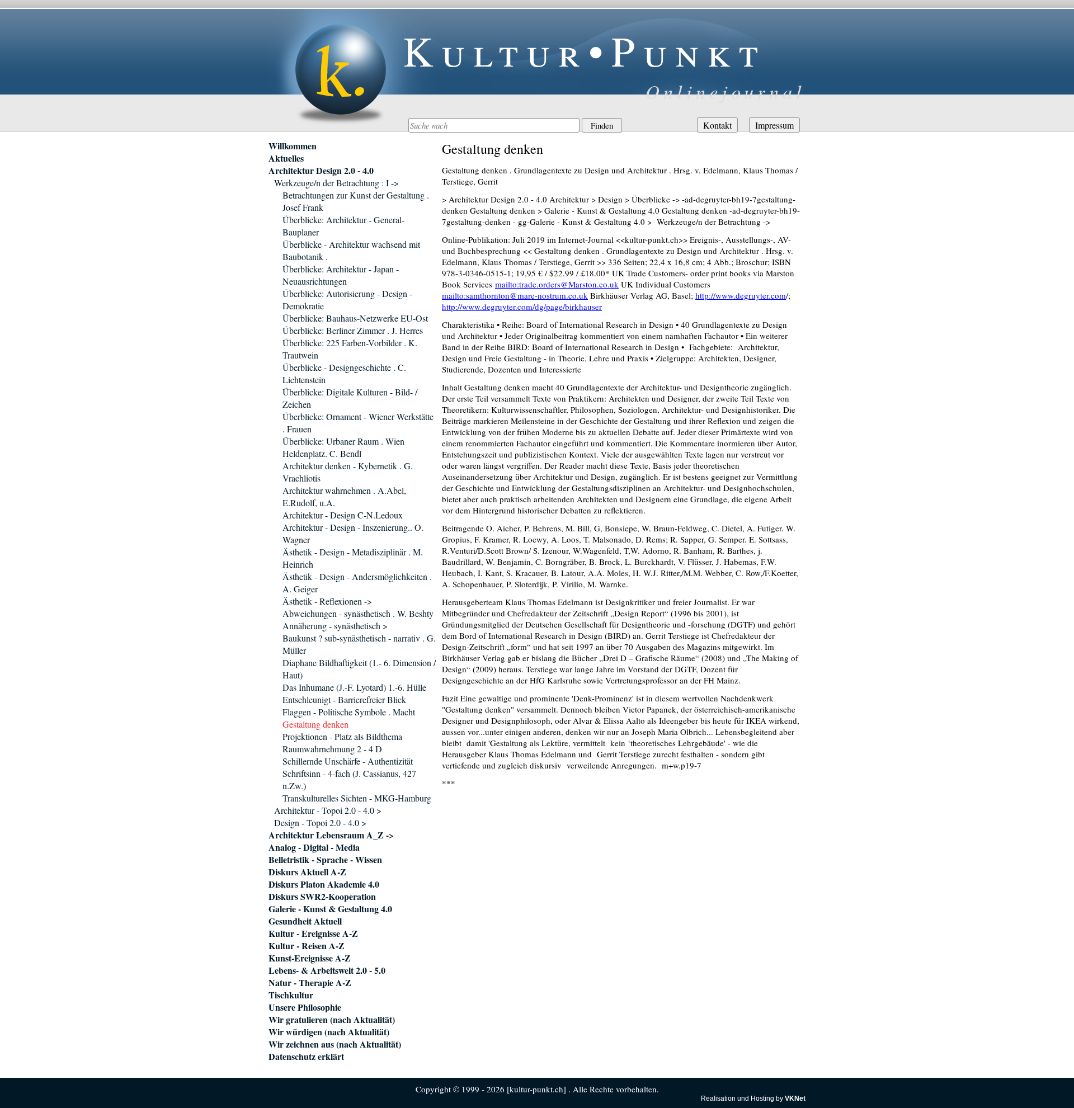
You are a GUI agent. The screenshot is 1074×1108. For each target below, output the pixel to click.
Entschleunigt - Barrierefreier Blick (344, 699)
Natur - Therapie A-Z (309, 983)
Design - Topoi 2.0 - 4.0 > (320, 822)
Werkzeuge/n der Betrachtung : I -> (336, 182)
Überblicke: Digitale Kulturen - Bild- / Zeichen (349, 398)
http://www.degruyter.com (740, 295)
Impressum (774, 125)
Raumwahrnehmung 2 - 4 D (332, 749)
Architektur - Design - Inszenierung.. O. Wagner (352, 533)
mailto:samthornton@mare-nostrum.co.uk (515, 295)
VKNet (795, 1098)
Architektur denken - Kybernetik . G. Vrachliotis (347, 472)
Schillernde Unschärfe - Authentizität (347, 761)
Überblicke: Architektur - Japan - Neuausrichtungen (340, 275)
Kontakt (717, 125)
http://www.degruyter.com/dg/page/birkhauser (522, 306)
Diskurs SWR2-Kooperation (322, 896)
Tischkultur (290, 995)
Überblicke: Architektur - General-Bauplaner (343, 226)
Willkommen (292, 146)
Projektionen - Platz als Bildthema (342, 736)
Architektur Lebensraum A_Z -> (331, 835)
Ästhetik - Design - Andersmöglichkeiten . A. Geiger (357, 582)
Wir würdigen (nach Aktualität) (328, 1032)
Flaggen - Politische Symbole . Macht (348, 712)
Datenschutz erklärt (306, 1056)
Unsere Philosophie (304, 1007)
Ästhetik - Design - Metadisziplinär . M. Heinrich (352, 558)
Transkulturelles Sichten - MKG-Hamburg (356, 798)
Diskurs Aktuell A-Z (307, 872)
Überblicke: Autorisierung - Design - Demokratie (347, 299)
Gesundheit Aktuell (305, 921)
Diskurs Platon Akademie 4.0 (323, 884)
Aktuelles (286, 158)
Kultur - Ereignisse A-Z (313, 933)
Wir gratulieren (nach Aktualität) (331, 1019)
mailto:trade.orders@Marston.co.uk (557, 284)
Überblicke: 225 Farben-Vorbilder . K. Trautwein (349, 349)
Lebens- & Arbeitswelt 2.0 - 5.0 (326, 970)
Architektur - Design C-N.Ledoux (342, 515)
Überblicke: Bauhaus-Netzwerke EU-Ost (355, 318)
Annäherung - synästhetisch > (335, 625)
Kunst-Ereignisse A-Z (309, 958)
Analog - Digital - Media (314, 847)
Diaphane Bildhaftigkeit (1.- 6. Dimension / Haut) (359, 669)
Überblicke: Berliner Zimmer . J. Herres (352, 330)
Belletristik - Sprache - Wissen (325, 860)
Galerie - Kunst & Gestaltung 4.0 (330, 909)
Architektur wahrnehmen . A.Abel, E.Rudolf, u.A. (344, 496)
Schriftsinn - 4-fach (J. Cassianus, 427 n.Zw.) (349, 779)
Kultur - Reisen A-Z (306, 946)
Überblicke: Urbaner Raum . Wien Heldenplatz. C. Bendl (343, 447)
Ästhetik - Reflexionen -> (327, 601)
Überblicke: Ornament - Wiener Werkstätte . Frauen (358, 423)
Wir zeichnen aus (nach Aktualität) (334, 1044)
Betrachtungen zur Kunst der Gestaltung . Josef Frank (355, 201)
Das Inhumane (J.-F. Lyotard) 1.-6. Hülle (354, 687)
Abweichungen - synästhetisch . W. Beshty (358, 613)
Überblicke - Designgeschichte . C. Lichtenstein (344, 373)
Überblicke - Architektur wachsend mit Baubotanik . (351, 250)
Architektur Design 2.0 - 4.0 (321, 170)
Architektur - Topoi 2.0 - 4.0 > (327, 810)
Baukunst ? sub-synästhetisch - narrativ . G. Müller (359, 644)
